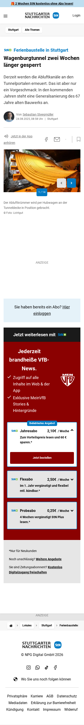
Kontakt (33, 709)
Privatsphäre (17, 696)
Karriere (37, 696)
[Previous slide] (61, 183)
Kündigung (15, 709)
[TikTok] (46, 667)
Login (76, 15)
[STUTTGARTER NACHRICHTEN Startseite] (42, 15)
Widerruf (71, 709)
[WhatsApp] (37, 667)
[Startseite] (11, 625)
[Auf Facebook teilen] (46, 139)
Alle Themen (32, 29)
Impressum (52, 709)
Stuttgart (13, 29)
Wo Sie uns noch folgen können (46, 679)
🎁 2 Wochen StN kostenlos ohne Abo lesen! (42, 3)
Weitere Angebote (49, 559)
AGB (49, 696)
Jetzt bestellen (42, 457)
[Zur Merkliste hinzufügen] (77, 139)
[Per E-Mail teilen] (57, 139)
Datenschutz (67, 696)
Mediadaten (18, 703)
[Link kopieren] (38, 139)
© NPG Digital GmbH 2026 (42, 655)
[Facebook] (55, 667)
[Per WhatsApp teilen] (65, 139)
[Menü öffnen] (5, 16)
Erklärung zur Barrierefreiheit (53, 703)
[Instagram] (28, 667)
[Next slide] (71, 183)
